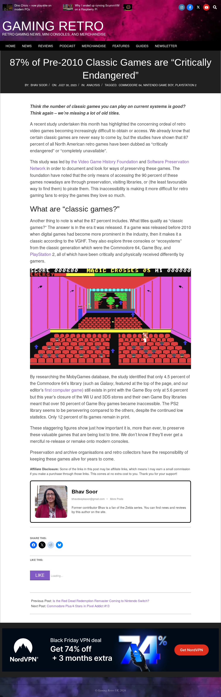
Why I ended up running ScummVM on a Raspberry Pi (97, 7)
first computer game (63, 390)
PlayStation (40, 254)
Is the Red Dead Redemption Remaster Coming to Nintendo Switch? (101, 600)
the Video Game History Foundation (104, 162)
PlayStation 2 (185, 85)
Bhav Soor (39, 85)
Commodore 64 (130, 85)
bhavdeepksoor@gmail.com (88, 499)
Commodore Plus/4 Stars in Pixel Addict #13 (78, 606)
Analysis (93, 85)
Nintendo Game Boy (158, 85)
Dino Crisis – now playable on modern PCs (32, 7)
